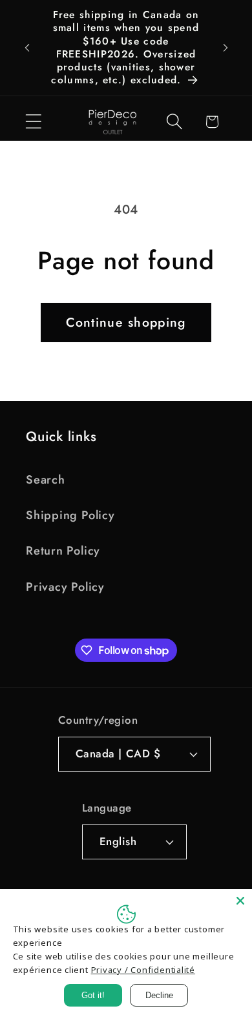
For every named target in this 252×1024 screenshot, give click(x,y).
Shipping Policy (70, 515)
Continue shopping (125, 322)
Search (45, 479)
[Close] (240, 900)
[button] (33, 121)
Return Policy (63, 550)
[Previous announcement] (27, 48)
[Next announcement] (225, 48)
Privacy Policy (65, 587)
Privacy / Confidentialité (143, 970)
